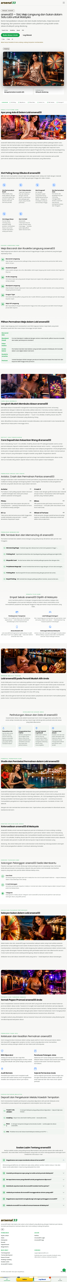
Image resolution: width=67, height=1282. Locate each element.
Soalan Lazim (5, 1262)
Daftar (36, 1235)
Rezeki (3, 1242)
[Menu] (63, 2)
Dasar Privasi (5, 1257)
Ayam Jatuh (5, 1235)
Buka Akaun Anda (10, 35)
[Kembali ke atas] (64, 1270)
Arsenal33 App (39, 1240)
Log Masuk (27, 35)
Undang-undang (6, 1259)
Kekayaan (4, 1240)
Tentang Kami (5, 1253)
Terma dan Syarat (6, 1255)
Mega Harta (4, 1247)
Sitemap (63, 1271)
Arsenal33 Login (39, 1238)
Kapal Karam (5, 1244)
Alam (2, 1238)
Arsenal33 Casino (6, 1264)
